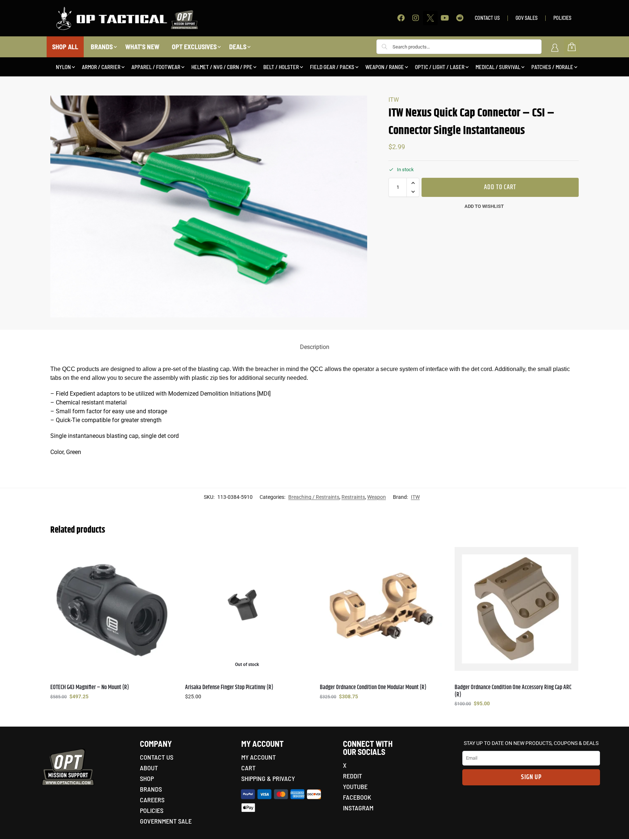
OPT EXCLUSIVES (194, 47)
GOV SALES (527, 18)
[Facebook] (401, 18)
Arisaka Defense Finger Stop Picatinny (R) (229, 687)
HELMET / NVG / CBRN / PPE (221, 67)
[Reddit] (459, 18)
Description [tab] (314, 346)
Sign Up (531, 777)
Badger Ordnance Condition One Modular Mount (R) (373, 687)
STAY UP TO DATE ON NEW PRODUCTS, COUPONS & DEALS (531, 743)
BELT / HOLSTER (281, 67)
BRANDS (102, 47)
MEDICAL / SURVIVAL (498, 67)
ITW (393, 99)
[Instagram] (415, 18)
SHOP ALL (65, 47)
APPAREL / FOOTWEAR (155, 67)
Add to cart (500, 187)
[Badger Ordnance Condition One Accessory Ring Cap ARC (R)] (516, 609)
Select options (112, 712)
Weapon (376, 497)
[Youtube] (445, 18)
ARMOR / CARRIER (101, 67)
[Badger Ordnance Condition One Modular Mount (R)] (382, 609)
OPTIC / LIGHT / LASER (439, 67)
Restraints (353, 497)
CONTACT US (487, 18)
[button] (413, 183)
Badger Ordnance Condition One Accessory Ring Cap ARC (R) (513, 691)
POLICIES (562, 18)
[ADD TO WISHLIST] (164, 556)
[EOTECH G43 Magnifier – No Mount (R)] (112, 609)
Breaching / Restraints (313, 497)
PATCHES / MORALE (552, 67)
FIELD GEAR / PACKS (332, 67)
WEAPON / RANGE (384, 67)
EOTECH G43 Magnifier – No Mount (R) (89, 687)
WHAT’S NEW (142, 47)
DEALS (237, 47)
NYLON (63, 67)
